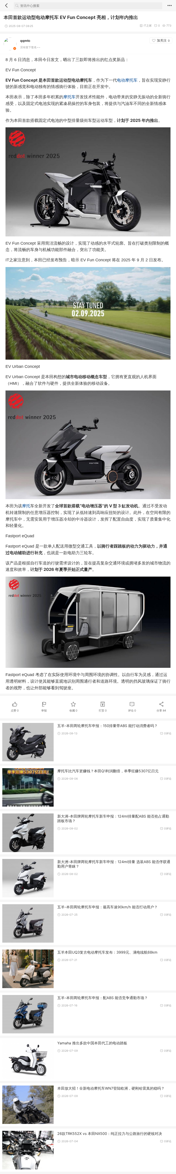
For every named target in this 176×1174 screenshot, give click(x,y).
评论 (132, 710)
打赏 (103, 710)
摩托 (26, 505)
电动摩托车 (127, 80)
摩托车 (69, 96)
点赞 (15, 710)
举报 (44, 710)
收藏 (73, 710)
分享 (161, 710)
